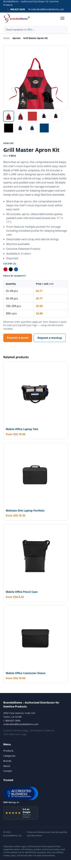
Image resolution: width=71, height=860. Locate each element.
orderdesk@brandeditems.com (20, 724)
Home (6, 38)
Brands (7, 760)
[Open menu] (64, 18)
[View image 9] (44, 128)
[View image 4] (44, 116)
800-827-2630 (12, 720)
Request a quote (17, 337)
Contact (7, 770)
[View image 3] (32, 116)
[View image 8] (32, 128)
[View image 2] (20, 116)
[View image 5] (56, 116)
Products (8, 750)
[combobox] (35, 29)
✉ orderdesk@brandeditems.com (46, 9)
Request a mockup (49, 338)
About (6, 766)
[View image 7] (20, 128)
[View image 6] (8, 128)
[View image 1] (8, 116)
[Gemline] (17, 18)
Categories (9, 755)
